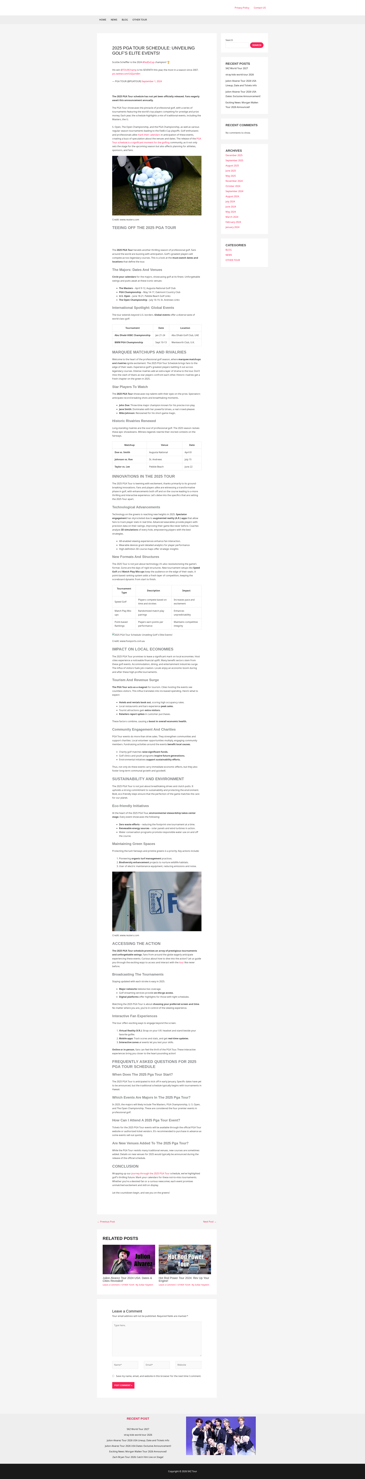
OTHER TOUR (139, 19)
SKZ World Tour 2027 (237, 68)
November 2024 (234, 181)
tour (181, 962)
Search (229, 40)
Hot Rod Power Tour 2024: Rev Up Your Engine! (184, 1279)
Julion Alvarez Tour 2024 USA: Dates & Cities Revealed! (127, 1279)
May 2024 (231, 211)
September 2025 (234, 160)
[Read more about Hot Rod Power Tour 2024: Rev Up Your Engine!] (185, 1259)
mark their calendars (149, 134)
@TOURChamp (129, 69)
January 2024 (232, 227)
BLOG (125, 19)
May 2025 (231, 175)
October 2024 (233, 186)
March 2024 (232, 216)
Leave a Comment (111, 1284)
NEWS (114, 19)
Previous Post (106, 1221)
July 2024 (230, 201)
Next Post (209, 1221)
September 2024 (234, 191)
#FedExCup (148, 62)
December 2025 (234, 155)
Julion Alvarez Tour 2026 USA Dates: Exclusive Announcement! (138, 1445)
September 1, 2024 (152, 81)
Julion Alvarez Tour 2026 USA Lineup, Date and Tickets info (138, 1440)
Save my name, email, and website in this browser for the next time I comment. (158, 1376)
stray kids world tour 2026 (240, 74)
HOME (102, 19)
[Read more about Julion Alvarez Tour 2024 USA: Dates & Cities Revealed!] (129, 1259)
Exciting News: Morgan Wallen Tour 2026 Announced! (138, 1451)
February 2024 (233, 222)
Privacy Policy (242, 7)
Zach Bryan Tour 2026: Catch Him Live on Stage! (137, 1457)
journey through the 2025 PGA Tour (150, 1173)
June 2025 (231, 170)
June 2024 (231, 206)
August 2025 (232, 165)
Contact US (260, 7)
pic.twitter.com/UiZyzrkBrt (126, 73)
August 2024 (232, 196)
